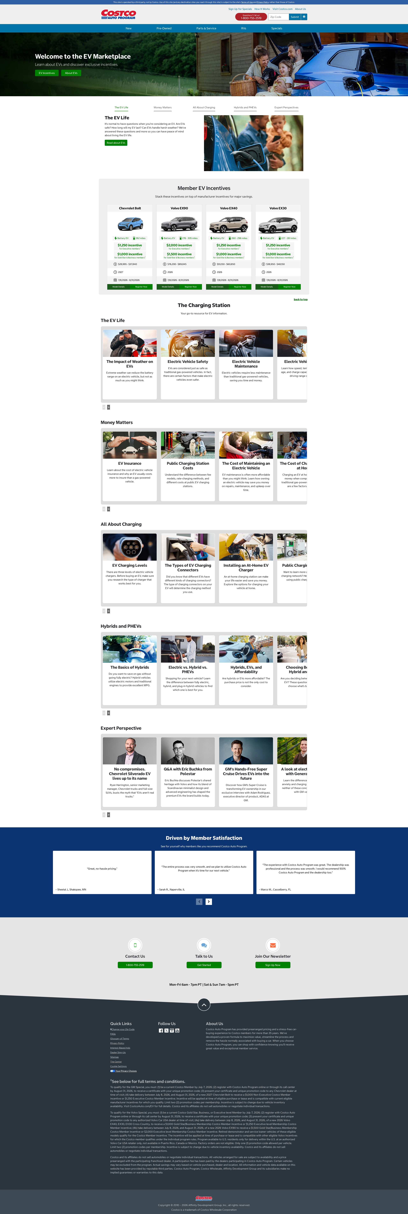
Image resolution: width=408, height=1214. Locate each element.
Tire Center (116, 1061)
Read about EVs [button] (116, 142)
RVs (243, 28)
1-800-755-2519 (251, 18)
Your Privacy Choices (126, 1070)
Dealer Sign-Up (118, 1052)
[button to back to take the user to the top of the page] (204, 1004)
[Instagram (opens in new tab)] (172, 1030)
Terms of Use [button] (247, 2)
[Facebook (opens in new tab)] (161, 1030)
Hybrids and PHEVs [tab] (245, 107)
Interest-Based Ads (120, 1047)
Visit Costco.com (282, 9)
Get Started (204, 965)
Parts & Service (206, 28)
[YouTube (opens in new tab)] (177, 1030)
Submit (295, 16)
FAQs (113, 1034)
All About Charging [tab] (204, 107)
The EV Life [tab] (121, 107)
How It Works (262, 9)
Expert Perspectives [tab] (287, 107)
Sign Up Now (272, 965)
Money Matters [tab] (163, 107)
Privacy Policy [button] (263, 2)
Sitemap (114, 1057)
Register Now (141, 286)
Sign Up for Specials (240, 9)
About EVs (71, 73)
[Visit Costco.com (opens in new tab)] (204, 1198)
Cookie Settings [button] (118, 1066)
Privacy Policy (117, 1043)
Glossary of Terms (119, 1038)
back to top (301, 299)
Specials (276, 28)
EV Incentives (47, 73)
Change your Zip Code (123, 1029)
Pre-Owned (164, 28)
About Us (300, 9)
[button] (304, 17)
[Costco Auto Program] (119, 14)
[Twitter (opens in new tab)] (166, 1030)
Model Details (119, 286)
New (128, 28)
